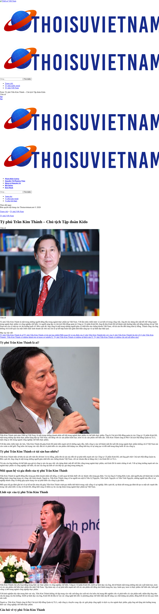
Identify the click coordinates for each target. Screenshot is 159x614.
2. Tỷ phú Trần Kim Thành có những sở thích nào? (72, 337)
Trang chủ (4, 211)
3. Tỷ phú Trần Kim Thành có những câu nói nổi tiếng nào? (115, 337)
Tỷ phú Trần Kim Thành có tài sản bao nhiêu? (42, 335)
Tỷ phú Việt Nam (17, 211)
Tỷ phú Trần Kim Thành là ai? (12, 335)
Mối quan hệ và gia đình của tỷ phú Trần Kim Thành (81, 335)
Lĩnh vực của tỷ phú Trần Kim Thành (116, 335)
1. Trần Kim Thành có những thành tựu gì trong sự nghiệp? (28, 337)
